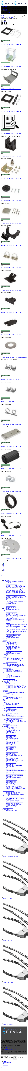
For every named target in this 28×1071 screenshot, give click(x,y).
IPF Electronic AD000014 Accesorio (11, 156)
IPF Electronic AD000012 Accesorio (11, 133)
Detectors (5, 663)
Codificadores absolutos (12, 642)
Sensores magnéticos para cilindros (14, 760)
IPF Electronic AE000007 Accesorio (11, 290)
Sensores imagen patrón (12, 752)
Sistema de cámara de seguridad (14, 804)
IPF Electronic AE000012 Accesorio (11, 402)
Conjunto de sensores (11, 727)
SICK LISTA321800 (8, 1024)
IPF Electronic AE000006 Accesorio (11, 267)
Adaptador (8, 598)
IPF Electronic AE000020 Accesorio (11, 558)
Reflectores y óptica (10, 606)
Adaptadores (6, 610)
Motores (5, 702)
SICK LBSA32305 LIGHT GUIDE (11, 856)
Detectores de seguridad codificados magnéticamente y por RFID (15, 666)
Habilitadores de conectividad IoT (14, 670)
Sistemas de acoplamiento (12, 637)
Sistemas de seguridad (8, 795)
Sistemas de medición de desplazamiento (16, 784)
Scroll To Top (4, 1067)
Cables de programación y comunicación (16, 631)
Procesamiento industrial (9, 710)
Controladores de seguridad (12, 800)
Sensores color (9, 737)
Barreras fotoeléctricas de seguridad (14, 797)
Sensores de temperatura (12, 810)
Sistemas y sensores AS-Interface (14, 786)
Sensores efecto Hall (11, 746)
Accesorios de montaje (11, 612)
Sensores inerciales (11, 757)
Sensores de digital (10, 742)
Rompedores (6, 724)
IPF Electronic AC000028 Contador (11, 44)
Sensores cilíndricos (11, 736)
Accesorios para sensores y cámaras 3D (15, 595)
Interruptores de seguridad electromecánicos (16, 686)
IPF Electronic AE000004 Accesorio (11, 245)
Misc (4, 699)
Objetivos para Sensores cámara (14, 697)
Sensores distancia (10, 743)
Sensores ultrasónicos (11, 780)
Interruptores (6, 682)
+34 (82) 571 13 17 (10, 1047)
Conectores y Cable (11, 599)
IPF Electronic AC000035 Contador (11, 89)
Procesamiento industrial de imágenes (15, 711)
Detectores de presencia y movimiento (15, 664)
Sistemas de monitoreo (8, 791)
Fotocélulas (6, 674)
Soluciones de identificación (13, 806)
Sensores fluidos (10, 748)
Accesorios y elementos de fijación (14, 597)
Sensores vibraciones (11, 782)
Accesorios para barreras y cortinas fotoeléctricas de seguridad (14, 582)
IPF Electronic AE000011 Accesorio (11, 379)
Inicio (2, 15)
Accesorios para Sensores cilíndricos (15, 585)
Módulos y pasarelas (11, 603)
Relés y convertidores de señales (11, 719)
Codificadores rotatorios (11, 649)
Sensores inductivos (11, 754)
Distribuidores (6, 673)
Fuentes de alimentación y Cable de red (15, 601)
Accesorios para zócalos (12, 614)
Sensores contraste (10, 739)
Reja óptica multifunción (12, 698)
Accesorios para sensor (11, 584)
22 (3, 569)
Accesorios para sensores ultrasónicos (15, 592)
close (2, 575)
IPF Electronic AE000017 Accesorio (11, 491)
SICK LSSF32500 (7, 898)
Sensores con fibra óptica (12, 738)
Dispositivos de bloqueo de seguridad (15, 683)
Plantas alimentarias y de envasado (14, 707)
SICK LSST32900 (7, 940)
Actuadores (6, 608)
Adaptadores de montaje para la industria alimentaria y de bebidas (16, 627)
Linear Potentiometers (11, 709)
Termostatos (6, 809)
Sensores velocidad (11, 781)
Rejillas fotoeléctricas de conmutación (15, 716)
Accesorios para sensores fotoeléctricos (15, 586)
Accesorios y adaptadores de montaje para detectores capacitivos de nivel (16, 616)
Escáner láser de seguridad (12, 803)
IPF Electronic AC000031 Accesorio (11, 66)
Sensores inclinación (11, 753)
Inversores (5, 690)
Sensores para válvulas (11, 767)
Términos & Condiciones (5, 1053)
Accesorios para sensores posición (14, 590)
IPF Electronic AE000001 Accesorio (11, 200)
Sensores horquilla (10, 750)
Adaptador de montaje (11, 618)
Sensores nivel (9, 764)
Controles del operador (11, 662)
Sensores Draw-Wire (11, 744)
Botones (5, 640)
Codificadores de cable (11, 643)
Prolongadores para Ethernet (13, 635)
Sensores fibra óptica (11, 747)
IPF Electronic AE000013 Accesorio (11, 424)
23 (3, 570)
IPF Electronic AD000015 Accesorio (11, 178)
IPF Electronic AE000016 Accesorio (11, 469)
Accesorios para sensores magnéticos (15, 589)
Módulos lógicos (7, 701)
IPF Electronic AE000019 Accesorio (11, 536)
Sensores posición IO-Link (12, 769)
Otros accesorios (10, 604)
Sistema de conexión (11, 655)
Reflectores (6, 714)
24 (3, 571)
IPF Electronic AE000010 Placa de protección (14, 357)
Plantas (5, 705)
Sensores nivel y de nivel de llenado (14, 765)
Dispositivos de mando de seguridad (15, 685)
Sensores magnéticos (11, 759)
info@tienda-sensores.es (7, 17)
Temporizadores (10, 722)
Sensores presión (10, 772)
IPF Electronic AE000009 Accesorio (11, 334)
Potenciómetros (7, 708)
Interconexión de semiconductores (14, 671)
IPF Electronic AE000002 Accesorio (11, 223)
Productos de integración (12, 713)
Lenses (5, 696)
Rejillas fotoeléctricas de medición (14, 718)
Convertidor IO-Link (10, 632)
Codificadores (6, 641)
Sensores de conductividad (12, 741)
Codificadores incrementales (13, 647)
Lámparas (5, 691)
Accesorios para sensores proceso (14, 591)
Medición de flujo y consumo (13, 729)
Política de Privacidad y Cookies (17, 1053)
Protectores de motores (11, 704)
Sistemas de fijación (11, 607)
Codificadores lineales (11, 648)
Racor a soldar (9, 636)
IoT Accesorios (9, 602)
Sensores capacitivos (11, 735)
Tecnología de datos (8, 808)
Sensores (5, 726)
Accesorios (5, 15)
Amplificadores (6, 638)
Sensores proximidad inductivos (13, 777)
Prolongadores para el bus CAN (13, 634)
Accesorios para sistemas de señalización (16, 596)
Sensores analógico (11, 733)
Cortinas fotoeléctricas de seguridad (14, 802)
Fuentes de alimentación (9, 679)
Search (15, 1056)
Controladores (6, 657)
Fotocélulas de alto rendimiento (13, 676)
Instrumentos (6, 681)
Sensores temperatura (11, 778)
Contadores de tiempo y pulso (13, 659)
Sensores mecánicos (11, 763)
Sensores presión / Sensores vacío (14, 774)
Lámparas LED (9, 694)
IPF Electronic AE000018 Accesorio (11, 513)
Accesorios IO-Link (10, 613)
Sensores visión (10, 783)
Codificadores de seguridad (12, 646)
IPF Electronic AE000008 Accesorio (11, 312)
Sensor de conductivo (11, 732)
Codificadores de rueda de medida (14, 645)
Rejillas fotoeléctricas (8, 715)
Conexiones (6, 654)
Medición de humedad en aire (13, 730)
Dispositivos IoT (7, 668)
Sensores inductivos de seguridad (14, 755)
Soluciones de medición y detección (14, 787)
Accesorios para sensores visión (14, 593)
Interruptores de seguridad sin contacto (15, 687)
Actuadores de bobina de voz (13, 609)
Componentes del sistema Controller (15, 658)
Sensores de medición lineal (13, 653)
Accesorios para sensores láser (13, 587)
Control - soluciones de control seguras (15, 660)
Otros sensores (9, 731)
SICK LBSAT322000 (8, 982)
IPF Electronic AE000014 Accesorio (11, 446)
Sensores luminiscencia (12, 758)
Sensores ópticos (10, 766)
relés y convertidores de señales (14, 720)
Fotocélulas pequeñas (11, 677)
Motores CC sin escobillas (12, 703)
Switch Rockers (10, 688)
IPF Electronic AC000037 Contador (11, 111)
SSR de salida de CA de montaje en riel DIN (16, 721)
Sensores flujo (9, 749)
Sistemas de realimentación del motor (15, 794)
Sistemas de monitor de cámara (13, 792)
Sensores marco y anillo (12, 761)
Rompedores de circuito (11, 725)
